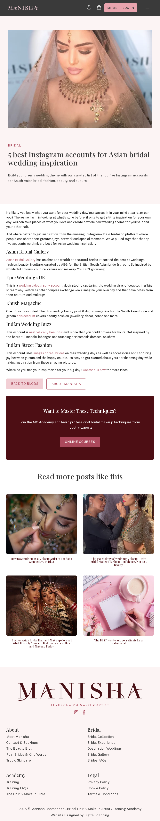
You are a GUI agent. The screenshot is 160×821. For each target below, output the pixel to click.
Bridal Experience (101, 743)
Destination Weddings (104, 748)
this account (26, 316)
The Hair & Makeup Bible (25, 794)
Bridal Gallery (98, 754)
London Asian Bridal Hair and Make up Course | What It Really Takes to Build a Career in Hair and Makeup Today (42, 643)
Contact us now (94, 370)
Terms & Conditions (102, 794)
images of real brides (48, 353)
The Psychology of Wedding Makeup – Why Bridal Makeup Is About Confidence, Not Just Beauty (118, 562)
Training (12, 782)
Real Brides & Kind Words (26, 754)
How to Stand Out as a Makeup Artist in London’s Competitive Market (42, 560)
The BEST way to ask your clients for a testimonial (118, 641)
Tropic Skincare (18, 760)
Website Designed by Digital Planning (80, 815)
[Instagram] (76, 712)
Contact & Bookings (22, 743)
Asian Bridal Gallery (21, 260)
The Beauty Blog (19, 748)
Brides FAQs (97, 760)
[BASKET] (99, 7)
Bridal (14, 145)
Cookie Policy (97, 788)
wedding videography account (41, 285)
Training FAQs (17, 788)
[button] (147, 8)
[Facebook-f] (84, 712)
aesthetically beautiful (46, 332)
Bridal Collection (100, 737)
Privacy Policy (98, 782)
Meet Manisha (17, 737)
